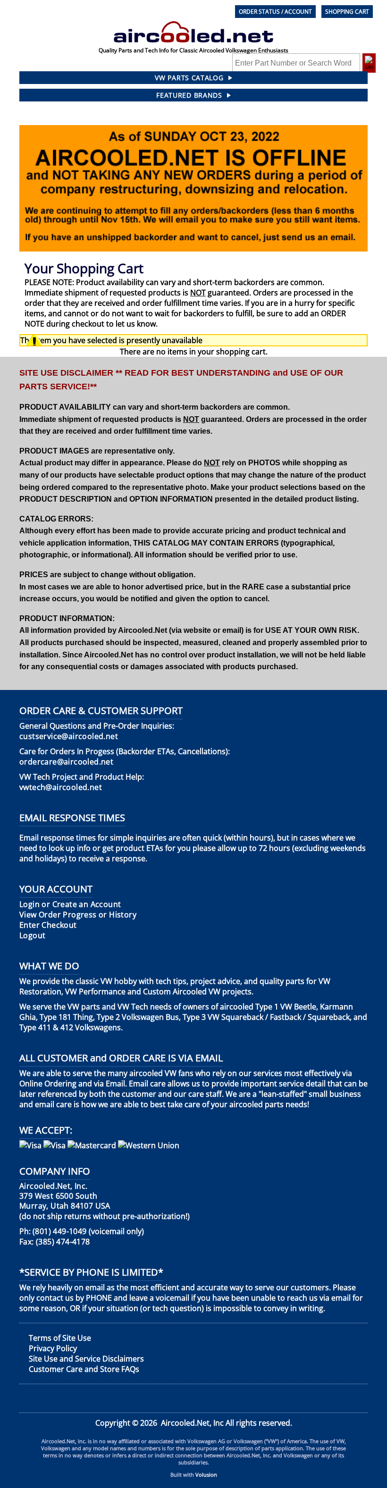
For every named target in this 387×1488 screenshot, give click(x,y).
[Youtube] (191, 1398)
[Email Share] (359, 1398)
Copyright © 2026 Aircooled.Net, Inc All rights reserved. (193, 1423)
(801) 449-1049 (60, 1231)
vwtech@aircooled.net (60, 787)
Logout (32, 936)
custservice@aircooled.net (68, 736)
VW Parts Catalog (189, 77)
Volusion (206, 1474)
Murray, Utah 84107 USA (64, 1196)
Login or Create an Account (70, 904)
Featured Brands (189, 95)
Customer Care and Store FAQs (84, 1369)
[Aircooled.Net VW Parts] (193, 26)
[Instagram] (275, 1398)
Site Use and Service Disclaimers (86, 1358)
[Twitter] (108, 1398)
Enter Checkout (48, 925)
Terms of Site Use (60, 1338)
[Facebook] (26, 1398)
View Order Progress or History (77, 915)
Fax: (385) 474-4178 (54, 1242)
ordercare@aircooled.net (66, 762)
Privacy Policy (53, 1348)
